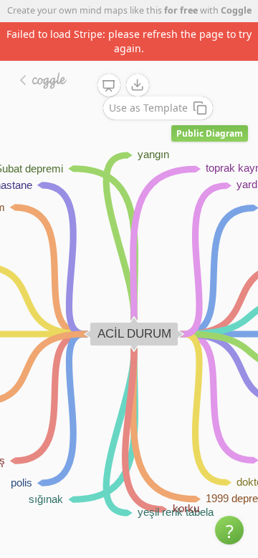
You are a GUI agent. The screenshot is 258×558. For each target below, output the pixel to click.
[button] (229, 530)
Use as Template (148, 107)
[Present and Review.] (108, 85)
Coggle (236, 10)
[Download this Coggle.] (137, 85)
